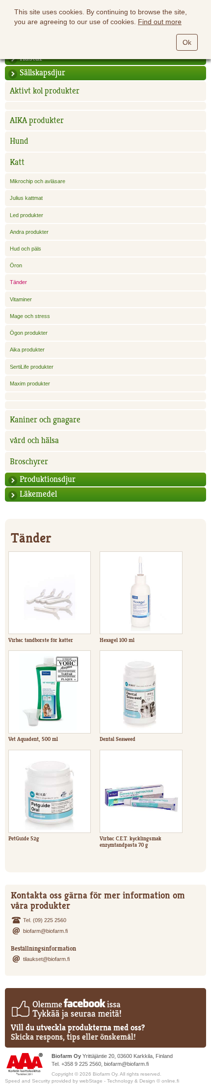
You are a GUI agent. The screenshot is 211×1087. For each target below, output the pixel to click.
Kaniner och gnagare (45, 420)
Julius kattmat (26, 198)
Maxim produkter (30, 383)
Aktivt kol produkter (44, 91)
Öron (16, 265)
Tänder (18, 282)
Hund (19, 141)
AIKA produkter (37, 120)
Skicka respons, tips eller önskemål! (73, 1037)
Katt (17, 162)
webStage (91, 1081)
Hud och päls (25, 249)
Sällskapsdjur (42, 72)
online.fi (170, 1081)
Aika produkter (27, 349)
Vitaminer (21, 299)
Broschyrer (29, 461)
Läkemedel (38, 494)
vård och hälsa (34, 440)
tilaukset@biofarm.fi (46, 959)
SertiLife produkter (31, 367)
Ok (187, 42)
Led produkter (26, 215)
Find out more (160, 22)
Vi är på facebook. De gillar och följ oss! (66, 1008)
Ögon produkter (29, 333)
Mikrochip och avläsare (37, 181)
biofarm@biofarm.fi (45, 931)
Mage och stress (30, 316)
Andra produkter (29, 232)
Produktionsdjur (48, 479)
